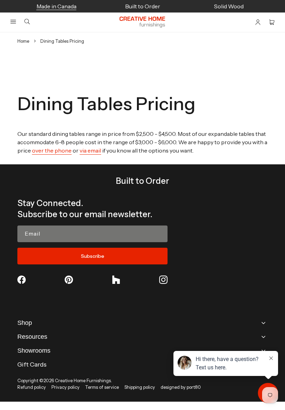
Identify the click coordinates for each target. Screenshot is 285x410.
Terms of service (102, 387)
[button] (13, 21)
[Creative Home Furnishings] (142, 22)
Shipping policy (139, 387)
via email (90, 150)
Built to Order (142, 181)
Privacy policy (65, 387)
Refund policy (31, 387)
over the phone (52, 150)
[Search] (27, 22)
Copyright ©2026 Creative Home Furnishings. (64, 380)
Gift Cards (32, 364)
